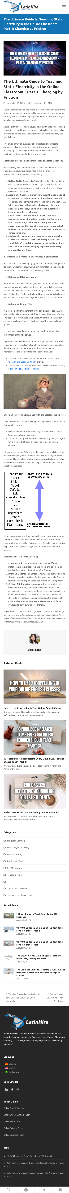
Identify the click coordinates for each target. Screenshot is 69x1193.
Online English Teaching (18, 847)
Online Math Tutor (12, 1121)
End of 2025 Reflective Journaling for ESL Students (31, 812)
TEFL (50, 103)
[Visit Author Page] (34, 639)
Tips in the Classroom (17, 888)
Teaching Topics (14, 875)
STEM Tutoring (14, 868)
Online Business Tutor (14, 1135)
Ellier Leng (36, 103)
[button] (64, 6)
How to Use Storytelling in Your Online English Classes (33, 708)
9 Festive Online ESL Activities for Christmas (53, 998)
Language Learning (16, 841)
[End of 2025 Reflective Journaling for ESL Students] (35, 791)
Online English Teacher (14, 1108)
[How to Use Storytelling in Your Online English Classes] (35, 687)
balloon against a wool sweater (24, 369)
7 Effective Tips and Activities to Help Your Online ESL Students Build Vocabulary (22, 998)
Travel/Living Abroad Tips (19, 895)
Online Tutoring (14, 854)
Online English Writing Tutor (17, 1115)
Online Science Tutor (13, 1128)
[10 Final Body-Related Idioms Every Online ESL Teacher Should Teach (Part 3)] (35, 737)
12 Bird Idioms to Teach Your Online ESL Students (30, 1156)
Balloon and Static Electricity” (23, 362)
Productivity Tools (15, 861)
